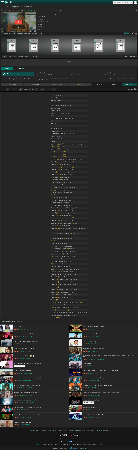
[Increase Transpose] (54, 89)
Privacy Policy (62, 430)
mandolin (21, 56)
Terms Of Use (52, 430)
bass (32, 56)
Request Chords (19, 366)
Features (43, 430)
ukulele (15, 56)
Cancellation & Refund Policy (77, 430)
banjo (26, 56)
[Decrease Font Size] (7, 89)
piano (10, 56)
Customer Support (102, 430)
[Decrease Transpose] (43, 89)
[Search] (131, 2)
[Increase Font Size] (21, 89)
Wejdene (15, 7)
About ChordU (34, 430)
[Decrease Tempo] (2, 33)
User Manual (91, 430)
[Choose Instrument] (36, 56)
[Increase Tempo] (14, 33)
